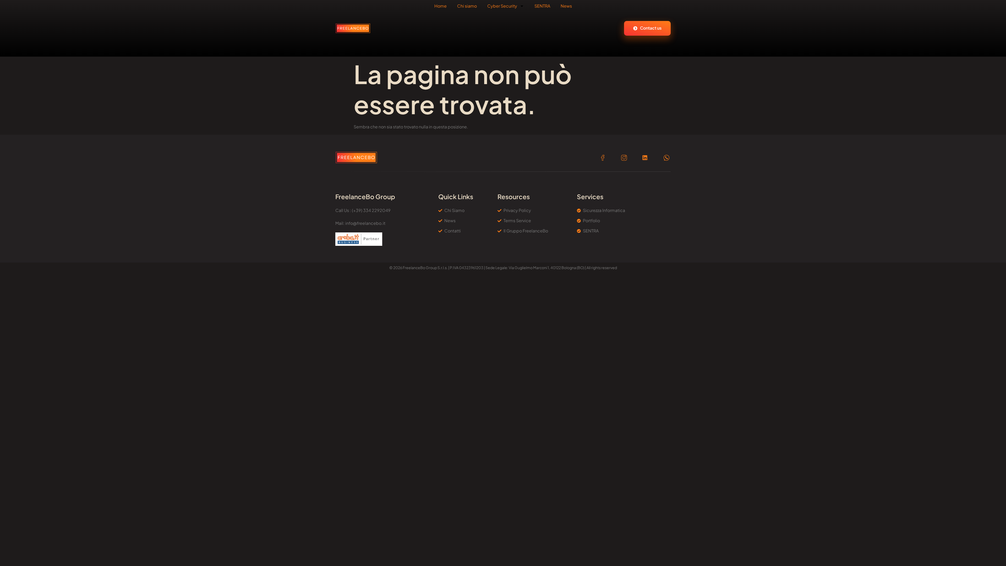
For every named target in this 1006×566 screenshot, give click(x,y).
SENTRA (542, 6)
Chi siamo (467, 6)
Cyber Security (502, 6)
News (566, 6)
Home (440, 6)
